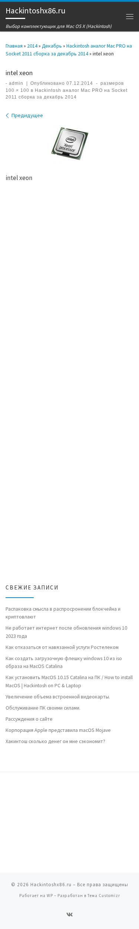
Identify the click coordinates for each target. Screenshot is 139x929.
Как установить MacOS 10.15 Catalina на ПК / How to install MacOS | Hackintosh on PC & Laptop (69, 681)
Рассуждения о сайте (29, 719)
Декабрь (52, 45)
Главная (14, 45)
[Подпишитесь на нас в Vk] (69, 914)
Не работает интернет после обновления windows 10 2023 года (66, 631)
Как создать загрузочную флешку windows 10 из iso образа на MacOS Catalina (64, 662)
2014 (32, 45)
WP (50, 895)
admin (16, 83)
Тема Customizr (103, 895)
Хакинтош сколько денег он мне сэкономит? (55, 741)
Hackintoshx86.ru (51, 884)
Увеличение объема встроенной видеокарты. (58, 696)
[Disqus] (69, 295)
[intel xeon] (69, 143)
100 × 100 (17, 90)
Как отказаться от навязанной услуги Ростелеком (62, 647)
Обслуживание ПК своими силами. (43, 707)
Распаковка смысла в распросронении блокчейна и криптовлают (63, 612)
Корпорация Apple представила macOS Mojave (58, 730)
